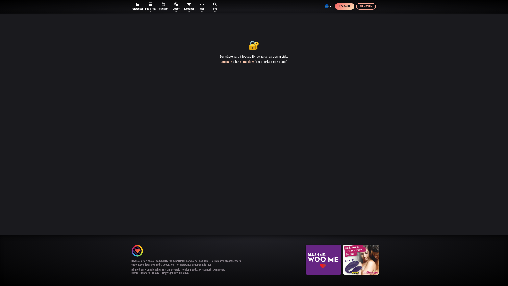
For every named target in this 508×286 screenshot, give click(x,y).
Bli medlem (366, 6)
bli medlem (246, 62)
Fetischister (217, 261)
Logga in (344, 6)
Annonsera (219, 269)
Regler (185, 269)
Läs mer (206, 264)
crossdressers (233, 261)
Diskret (156, 273)
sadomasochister (140, 264)
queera (167, 264)
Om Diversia (173, 269)
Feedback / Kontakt (201, 269)
